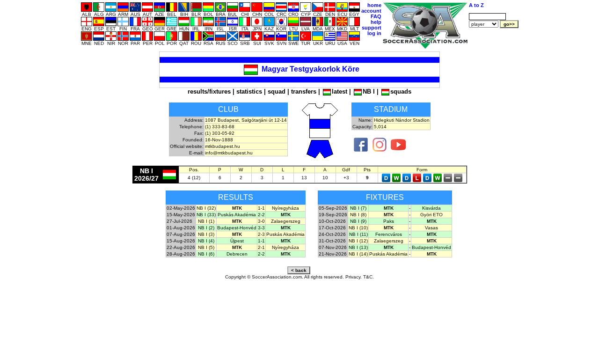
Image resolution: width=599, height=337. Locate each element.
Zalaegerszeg (285, 221)
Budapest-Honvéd (236, 227)
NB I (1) (206, 221)
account (371, 11)
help (376, 22)
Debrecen (237, 253)
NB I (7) (358, 208)
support (371, 27)
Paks (388, 221)
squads (400, 91)
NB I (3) (206, 234)
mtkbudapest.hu (222, 146)
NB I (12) (358, 240)
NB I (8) (358, 214)
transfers (303, 91)
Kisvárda (431, 208)
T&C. (368, 276)
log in (374, 33)
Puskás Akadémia (237, 214)
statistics (249, 91)
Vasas (431, 227)
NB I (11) (358, 234)
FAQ (376, 16)
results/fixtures (209, 91)
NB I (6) (206, 253)
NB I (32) (206, 208)
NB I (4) (206, 240)
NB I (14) (358, 253)
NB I (369, 91)
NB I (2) (206, 227)
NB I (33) (206, 214)
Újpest (237, 240)
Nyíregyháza (285, 208)
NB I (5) (206, 247)
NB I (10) (358, 227)
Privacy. (353, 276)
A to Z (476, 5)
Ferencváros (388, 234)
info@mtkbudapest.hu (229, 152)
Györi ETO (431, 214)
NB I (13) (358, 247)
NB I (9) (358, 221)
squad (276, 91)
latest (339, 91)
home (374, 5)
